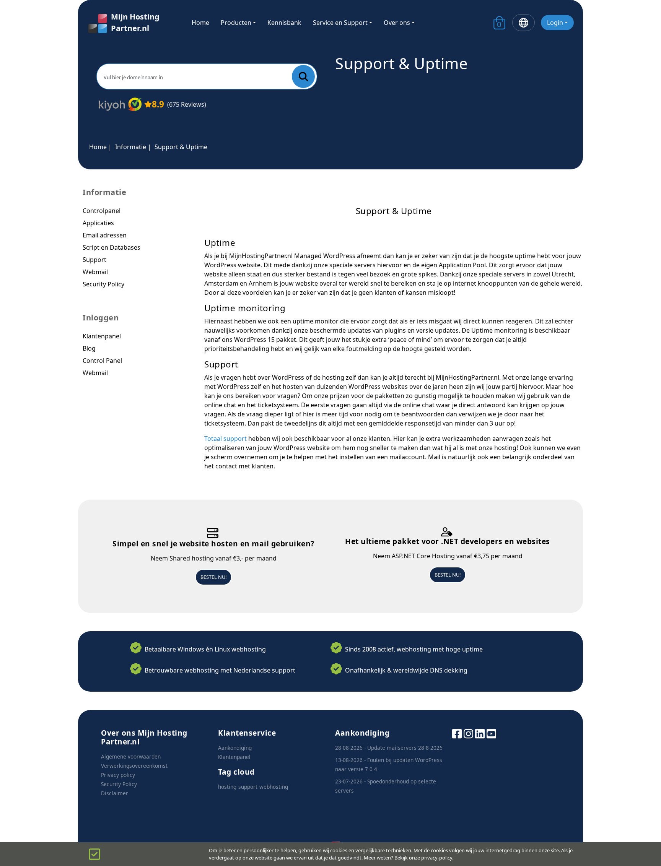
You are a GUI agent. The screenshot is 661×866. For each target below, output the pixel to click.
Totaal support (225, 438)
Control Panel (102, 360)
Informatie (130, 147)
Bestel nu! (213, 577)
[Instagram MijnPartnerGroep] (468, 733)
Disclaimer (114, 793)
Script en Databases (111, 247)
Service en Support (340, 22)
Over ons (397, 22)
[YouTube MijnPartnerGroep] (491, 733)
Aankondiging (235, 747)
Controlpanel (101, 210)
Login (555, 22)
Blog (89, 348)
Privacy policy (118, 774)
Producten (236, 22)
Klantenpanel (102, 336)
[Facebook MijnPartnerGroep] (457, 733)
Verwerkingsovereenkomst (134, 765)
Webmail (95, 272)
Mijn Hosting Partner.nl (135, 22)
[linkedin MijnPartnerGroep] (480, 733)
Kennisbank (284, 22)
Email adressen (105, 235)
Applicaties (98, 223)
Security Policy (103, 284)
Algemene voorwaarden (131, 756)
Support (94, 259)
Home (200, 22)
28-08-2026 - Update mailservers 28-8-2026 (389, 747)
